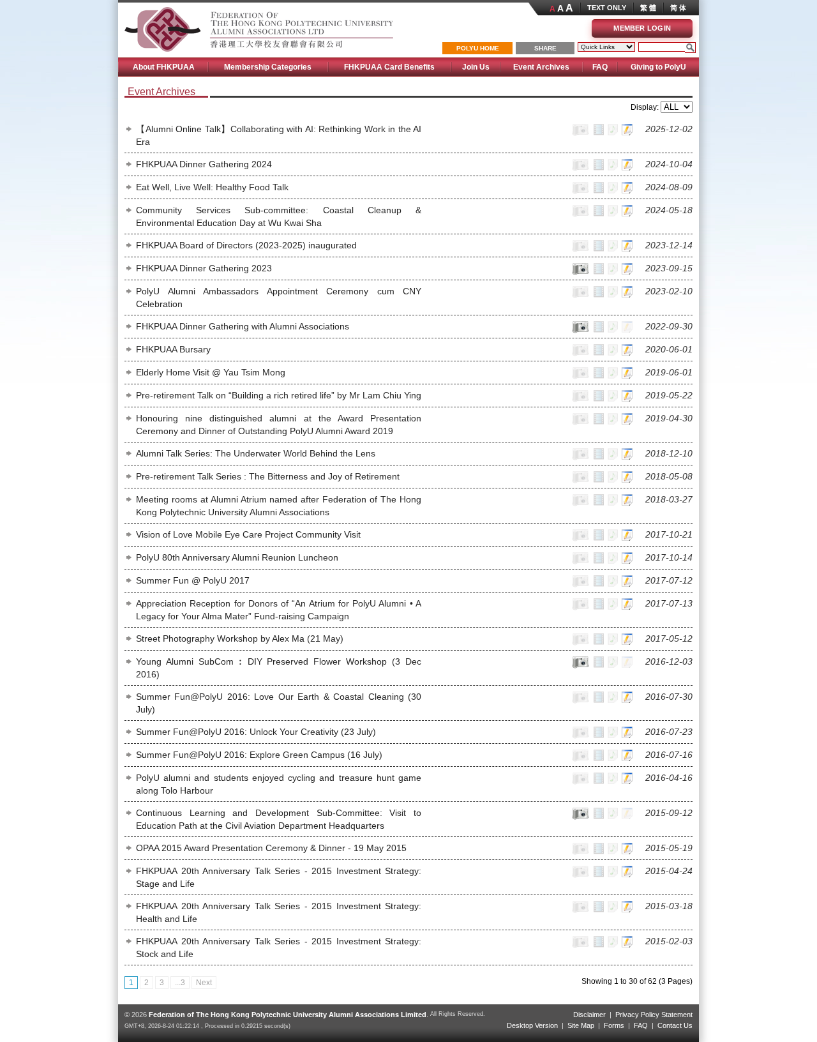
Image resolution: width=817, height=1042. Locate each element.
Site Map (580, 1025)
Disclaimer (589, 1014)
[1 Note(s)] (626, 134)
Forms (614, 1025)
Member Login (642, 28)
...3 (180, 982)
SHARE (545, 48)
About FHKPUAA (164, 67)
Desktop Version (532, 1025)
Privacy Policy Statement (654, 1014)
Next (204, 982)
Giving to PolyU (658, 67)
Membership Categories (267, 67)
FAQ (600, 67)
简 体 (678, 7)
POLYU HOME (477, 48)
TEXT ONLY (606, 7)
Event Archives (541, 67)
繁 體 (648, 7)
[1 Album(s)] (579, 273)
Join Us (476, 67)
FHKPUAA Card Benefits (389, 67)
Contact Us (675, 1025)
